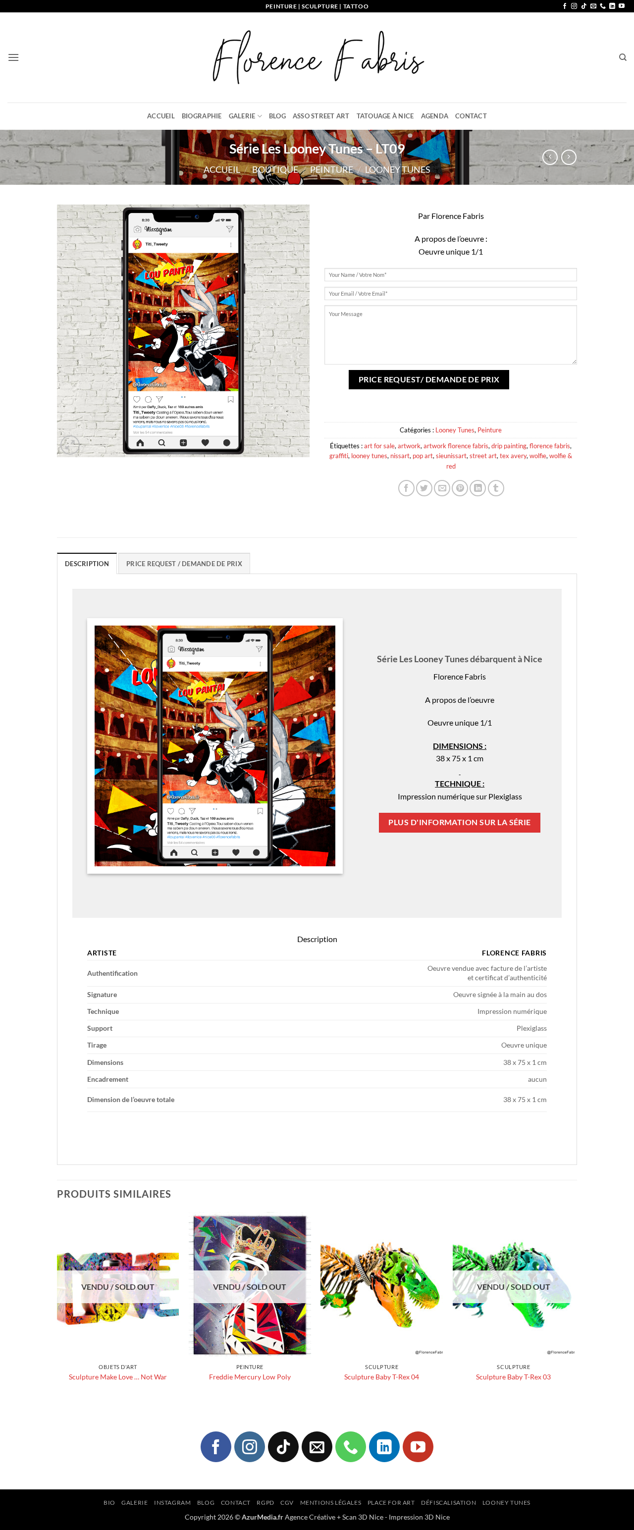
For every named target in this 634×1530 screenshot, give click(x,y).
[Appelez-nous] (603, 6)
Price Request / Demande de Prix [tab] (184, 564)
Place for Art (391, 1502)
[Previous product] (569, 157)
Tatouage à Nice (385, 116)
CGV (287, 1502)
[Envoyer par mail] (442, 488)
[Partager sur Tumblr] (496, 488)
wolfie (537, 456)
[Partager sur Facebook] (406, 488)
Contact (471, 116)
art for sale (379, 446)
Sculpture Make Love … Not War (118, 1376)
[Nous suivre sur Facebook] (565, 6)
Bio (109, 1502)
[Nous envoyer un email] (593, 6)
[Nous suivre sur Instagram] (574, 6)
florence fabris (549, 446)
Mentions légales (331, 1502)
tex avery (513, 456)
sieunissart (451, 456)
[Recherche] (623, 57)
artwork (409, 446)
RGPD (265, 1502)
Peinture (331, 169)
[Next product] (550, 157)
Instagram (172, 1502)
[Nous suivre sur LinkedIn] (612, 6)
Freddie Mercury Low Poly (250, 1376)
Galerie (242, 116)
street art (483, 456)
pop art (423, 456)
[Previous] (57, 1311)
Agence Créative (310, 1517)
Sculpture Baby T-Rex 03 (513, 1376)
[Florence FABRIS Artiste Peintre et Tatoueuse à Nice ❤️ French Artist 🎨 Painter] (317, 57)
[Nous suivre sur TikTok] (584, 6)
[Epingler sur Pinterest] (460, 488)
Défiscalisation (448, 1502)
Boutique (275, 169)
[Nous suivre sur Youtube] (622, 6)
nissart (400, 456)
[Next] (574, 1311)
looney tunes (369, 456)
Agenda (435, 116)
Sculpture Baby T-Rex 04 (381, 1376)
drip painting (509, 446)
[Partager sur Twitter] (424, 488)
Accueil (161, 116)
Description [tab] (87, 564)
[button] (13, 57)
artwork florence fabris (455, 446)
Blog (277, 116)
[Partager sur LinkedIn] (478, 488)
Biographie (202, 116)
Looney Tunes (397, 169)
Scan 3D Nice (362, 1517)
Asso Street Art (321, 116)
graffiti (338, 456)
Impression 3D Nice (419, 1517)
